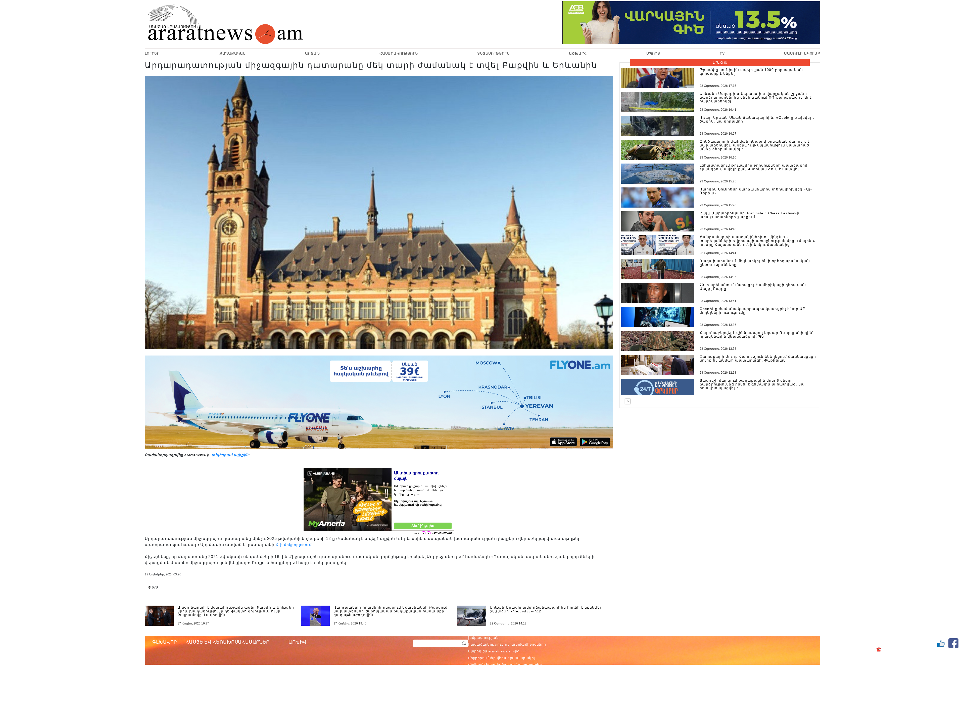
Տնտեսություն (493, 53)
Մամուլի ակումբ (802, 53)
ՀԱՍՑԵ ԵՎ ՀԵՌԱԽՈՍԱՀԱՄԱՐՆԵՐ (227, 642)
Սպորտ (653, 53)
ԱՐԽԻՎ (297, 642)
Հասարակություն (398, 53)
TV (722, 53)
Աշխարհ (578, 53)
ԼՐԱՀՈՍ (720, 62)
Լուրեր (152, 53)
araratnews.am (525, 631)
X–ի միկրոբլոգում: (294, 545)
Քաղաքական (232, 53)
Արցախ (312, 53)
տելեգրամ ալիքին (229, 455)
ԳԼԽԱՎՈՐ (164, 642)
